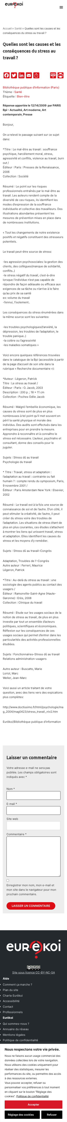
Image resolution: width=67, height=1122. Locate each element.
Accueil (7, 28)
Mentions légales (14, 1035)
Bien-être (23, 96)
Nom (11, 789)
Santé (18, 28)
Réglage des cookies (21, 1114)
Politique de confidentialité (32, 1096)
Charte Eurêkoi (13, 995)
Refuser (52, 1114)
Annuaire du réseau (16, 1029)
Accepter (33, 1104)
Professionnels (13, 1012)
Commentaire (17, 834)
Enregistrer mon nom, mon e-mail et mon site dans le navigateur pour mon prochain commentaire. (31, 889)
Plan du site (10, 990)
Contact (8, 1006)
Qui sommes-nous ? (16, 1023)
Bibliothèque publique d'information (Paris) (31, 87)
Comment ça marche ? (17, 984)
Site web (12, 819)
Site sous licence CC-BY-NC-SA (33, 972)
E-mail (12, 804)
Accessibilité (11, 1001)
